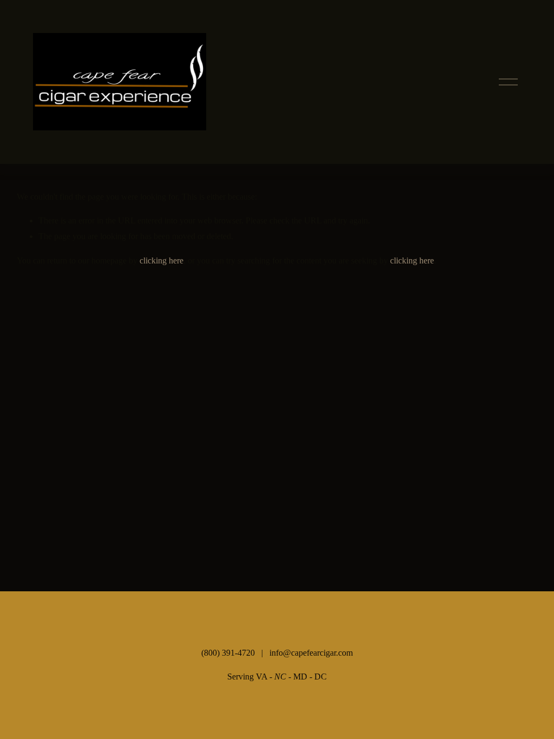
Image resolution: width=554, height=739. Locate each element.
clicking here (161, 260)
